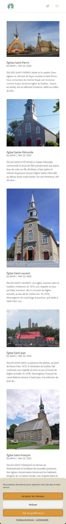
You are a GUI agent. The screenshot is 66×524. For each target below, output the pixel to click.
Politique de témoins (25, 519)
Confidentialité (42, 519)
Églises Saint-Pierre (18, 62)
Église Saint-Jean (16, 353)
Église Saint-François (18, 455)
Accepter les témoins (33, 496)
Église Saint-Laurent (18, 273)
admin (13, 65)
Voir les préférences (33, 513)
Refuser (33, 504)
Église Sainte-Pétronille (20, 152)
